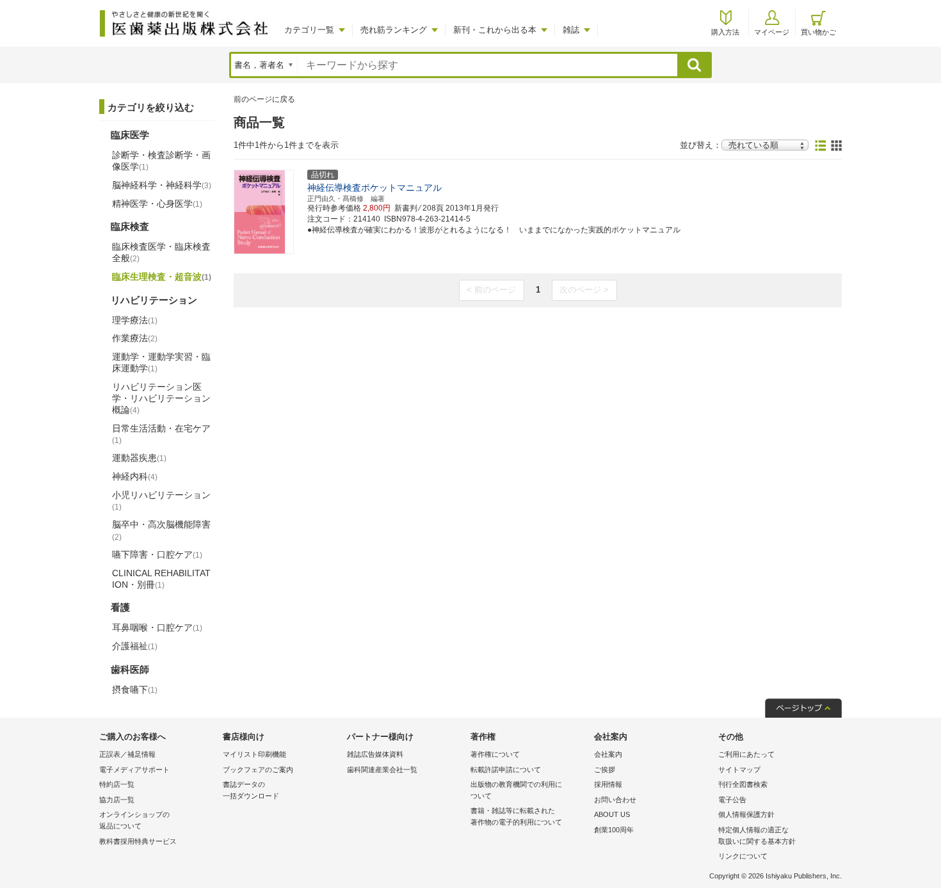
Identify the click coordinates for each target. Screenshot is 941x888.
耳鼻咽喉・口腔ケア (157, 627)
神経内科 (134, 476)
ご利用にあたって (746, 754)
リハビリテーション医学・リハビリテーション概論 (161, 398)
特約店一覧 (116, 784)
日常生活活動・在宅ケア (161, 434)
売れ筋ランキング (393, 30)
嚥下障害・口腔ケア (157, 554)
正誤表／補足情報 (127, 754)
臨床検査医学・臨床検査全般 (161, 252)
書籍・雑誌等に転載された (516, 816)
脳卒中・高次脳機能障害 (161, 530)
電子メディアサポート (134, 769)
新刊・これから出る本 (494, 30)
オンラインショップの (134, 820)
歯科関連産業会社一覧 (382, 769)
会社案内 (608, 754)
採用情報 (608, 784)
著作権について (495, 754)
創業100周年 (614, 830)
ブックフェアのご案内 (258, 769)
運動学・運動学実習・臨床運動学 (161, 362)
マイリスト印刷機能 (254, 754)
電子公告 (732, 799)
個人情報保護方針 (746, 814)
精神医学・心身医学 (157, 203)
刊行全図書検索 (743, 784)
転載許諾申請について (505, 769)
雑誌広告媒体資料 (375, 754)
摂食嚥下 (134, 689)
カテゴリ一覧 (309, 30)
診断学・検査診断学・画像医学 (161, 161)
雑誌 (571, 30)
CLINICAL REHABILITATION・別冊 (161, 579)
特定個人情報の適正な (757, 835)
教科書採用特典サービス (138, 841)
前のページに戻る (264, 99)
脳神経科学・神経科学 (161, 185)
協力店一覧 (116, 799)
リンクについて (743, 856)
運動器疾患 (139, 458)
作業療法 (134, 338)
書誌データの (251, 790)
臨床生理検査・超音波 (161, 276)
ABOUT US (612, 814)
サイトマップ (739, 769)
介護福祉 (134, 646)
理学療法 (134, 320)
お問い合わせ (615, 799)
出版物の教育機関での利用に (516, 790)
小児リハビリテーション (161, 501)
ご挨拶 (604, 769)
